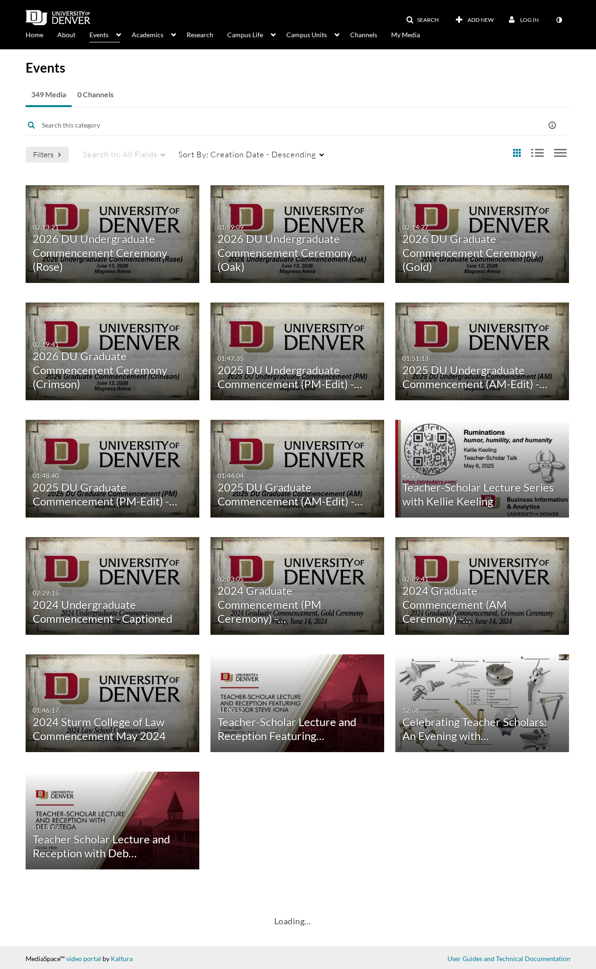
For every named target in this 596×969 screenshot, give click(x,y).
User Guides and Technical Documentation (508, 958)
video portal (83, 958)
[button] (422, 20)
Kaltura (122, 958)
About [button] (66, 35)
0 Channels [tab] (95, 94)
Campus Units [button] (306, 35)
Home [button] (34, 35)
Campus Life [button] (245, 35)
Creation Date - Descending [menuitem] (247, 154)
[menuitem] (41, 34)
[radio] (517, 153)
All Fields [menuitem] (120, 154)
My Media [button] (405, 35)
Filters (43, 154)
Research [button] (200, 35)
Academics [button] (147, 35)
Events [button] (98, 35)
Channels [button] (363, 35)
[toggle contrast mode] (558, 20)
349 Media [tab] (48, 94)
